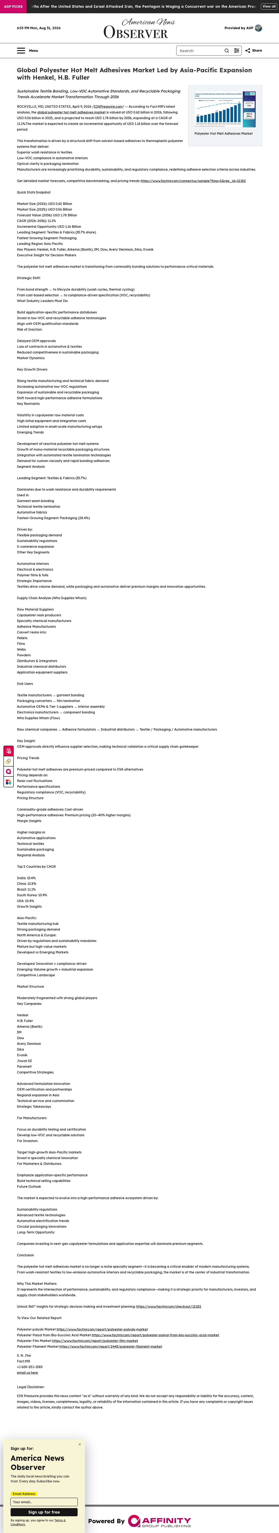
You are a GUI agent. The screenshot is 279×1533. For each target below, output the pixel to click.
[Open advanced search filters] (236, 50)
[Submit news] (8, 751)
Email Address (24, 1494)
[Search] (227, 50)
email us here (27, 1373)
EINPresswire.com (108, 106)
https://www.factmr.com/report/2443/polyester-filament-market (110, 1346)
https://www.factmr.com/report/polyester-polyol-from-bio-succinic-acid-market (155, 1335)
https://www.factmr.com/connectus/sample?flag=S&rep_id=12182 (193, 181)
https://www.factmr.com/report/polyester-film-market (95, 1341)
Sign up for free (44, 1512)
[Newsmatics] (8, 782)
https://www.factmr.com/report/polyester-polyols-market (102, 1329)
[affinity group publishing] (8, 771)
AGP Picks (13, 6)
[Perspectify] (8, 761)
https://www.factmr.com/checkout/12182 (168, 1306)
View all (269, 6)
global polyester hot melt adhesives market (71, 112)
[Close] (80, 1444)
